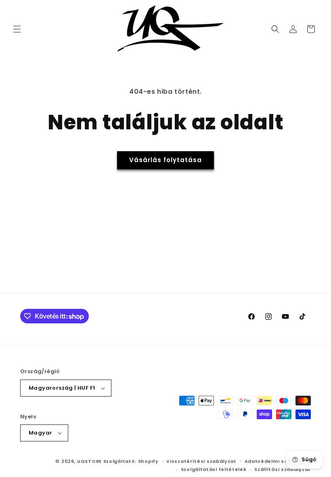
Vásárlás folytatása (165, 160)
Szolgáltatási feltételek (214, 469)
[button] (17, 29)
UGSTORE (89, 461)
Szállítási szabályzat (282, 469)
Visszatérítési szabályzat (201, 461)
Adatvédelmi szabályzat (278, 461)
